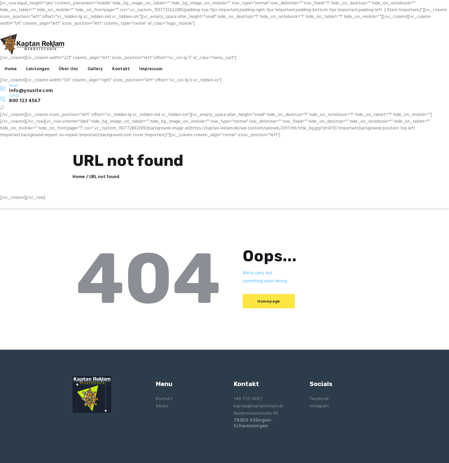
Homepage (268, 301)
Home (78, 177)
